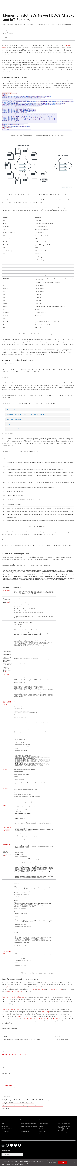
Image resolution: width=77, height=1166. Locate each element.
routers (25, 987)
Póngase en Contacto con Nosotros (28, 1126)
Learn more (22, 1164)
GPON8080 (5, 788)
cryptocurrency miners (55, 989)
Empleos (41, 1126)
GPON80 (5, 769)
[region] (38, 1162)
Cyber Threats (22, 1054)
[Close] (74, 1162)
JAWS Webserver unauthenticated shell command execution (7, 830)
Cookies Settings (52, 1162)
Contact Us (8, 1085)
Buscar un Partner (6, 1131)
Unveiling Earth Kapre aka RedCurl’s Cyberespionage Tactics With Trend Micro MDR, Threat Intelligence (26, 1100)
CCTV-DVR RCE (6, 590)
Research (14, 1054)
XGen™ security (22, 1016)
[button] (8, 1085)
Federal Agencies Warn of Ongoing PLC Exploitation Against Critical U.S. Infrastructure (22, 1106)
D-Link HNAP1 (6, 674)
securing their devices (8, 987)
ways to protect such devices (16, 991)
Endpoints (4, 1054)
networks (46, 1018)
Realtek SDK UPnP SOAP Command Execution (7, 703)
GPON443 (5, 806)
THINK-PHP (5, 881)
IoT (9, 1054)
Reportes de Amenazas (7, 1128)
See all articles (5, 1108)
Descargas (22, 1128)
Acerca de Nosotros (43, 1123)
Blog (3, 1123)
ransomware (41, 989)
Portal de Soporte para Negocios (28, 1123)
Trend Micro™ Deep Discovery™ (11, 1009)
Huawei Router (6, 622)
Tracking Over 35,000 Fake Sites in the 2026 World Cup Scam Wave (18, 1103)
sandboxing (45, 1012)
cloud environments (36, 1018)
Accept (62, 1162)
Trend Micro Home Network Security (13, 997)
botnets (33, 989)
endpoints (56, 1018)
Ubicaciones (41, 1128)
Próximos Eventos (43, 1131)
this (8, 602)
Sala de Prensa (5, 1126)
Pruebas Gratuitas (24, 1131)
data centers (26, 1018)
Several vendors (6, 591)
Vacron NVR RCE (7, 844)
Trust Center (42, 1133)
